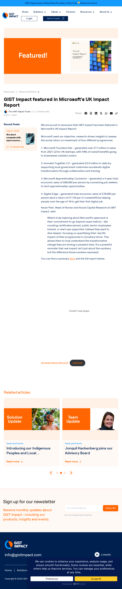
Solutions (22, 570)
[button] (86, 113)
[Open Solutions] (45, 12)
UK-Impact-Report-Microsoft (54, 363)
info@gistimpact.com (23, 555)
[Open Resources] (93, 12)
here (72, 259)
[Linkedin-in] (97, 554)
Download (77, 363)
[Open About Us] (111, 12)
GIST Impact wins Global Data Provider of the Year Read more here (61, 3)
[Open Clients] (60, 12)
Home (8, 570)
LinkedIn (106, 555)
